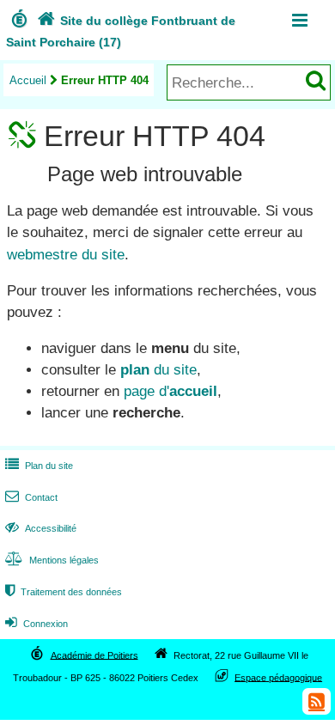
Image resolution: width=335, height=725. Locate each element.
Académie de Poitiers (94, 654)
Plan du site (39, 465)
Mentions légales (52, 560)
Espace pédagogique (278, 677)
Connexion (36, 623)
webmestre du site (66, 255)
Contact (31, 497)
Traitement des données (63, 592)
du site (158, 370)
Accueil (27, 80)
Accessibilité (40, 528)
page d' (170, 391)
